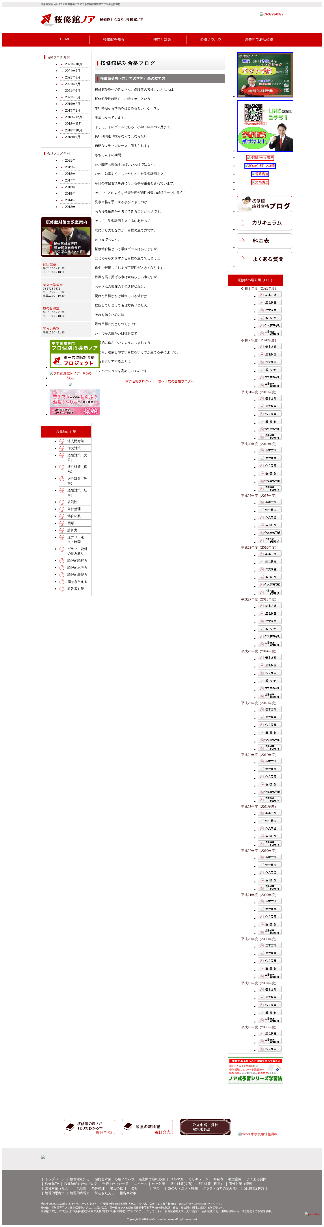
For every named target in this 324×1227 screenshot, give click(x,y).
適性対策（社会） (77, 492)
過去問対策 (75, 441)
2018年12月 (73, 117)
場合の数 (74, 516)
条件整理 (74, 509)
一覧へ (160, 381)
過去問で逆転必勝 (152, 1179)
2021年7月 (72, 84)
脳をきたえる (77, 582)
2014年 (70, 200)
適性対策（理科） (77, 481)
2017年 (70, 180)
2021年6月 (72, 90)
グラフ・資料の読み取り (77, 551)
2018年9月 (72, 137)
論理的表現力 (77, 574)
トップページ (55, 1179)
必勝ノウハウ (124, 1179)
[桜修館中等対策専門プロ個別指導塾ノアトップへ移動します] (92, 25)
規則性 (72, 502)
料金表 (218, 1179)
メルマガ (176, 1179)
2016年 (70, 187)
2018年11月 (73, 123)
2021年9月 (72, 71)
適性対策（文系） (77, 457)
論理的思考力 (77, 567)
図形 (70, 523)
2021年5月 (72, 97)
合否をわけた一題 (115, 1184)
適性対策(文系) (181, 1184)
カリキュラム (198, 1179)
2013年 (70, 207)
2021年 (70, 160)
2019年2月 (72, 104)
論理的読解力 (77, 560)
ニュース (140, 1184)
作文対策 (74, 448)
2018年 (70, 174)
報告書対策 (75, 589)
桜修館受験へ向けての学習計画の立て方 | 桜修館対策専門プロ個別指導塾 (80, 4)
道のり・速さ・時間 (75, 539)
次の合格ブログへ (181, 381)
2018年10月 (73, 130)
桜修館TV (52, 1184)
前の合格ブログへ (138, 381)
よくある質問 (256, 1179)
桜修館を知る (80, 1179)
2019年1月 (72, 110)
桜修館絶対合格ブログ (80, 1184)
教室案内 (235, 1179)
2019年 (70, 167)
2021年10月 (73, 64)
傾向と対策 (103, 1179)
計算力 (72, 530)
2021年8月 (72, 77)
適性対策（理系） (77, 469)
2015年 (70, 193)
